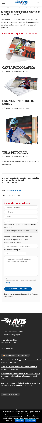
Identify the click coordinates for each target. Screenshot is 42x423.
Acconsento (19, 420)
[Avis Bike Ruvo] (21, 2)
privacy (8, 283)
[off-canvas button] (3, 2)
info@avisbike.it (12, 340)
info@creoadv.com (14, 190)
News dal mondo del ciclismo (16, 355)
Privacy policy (31, 420)
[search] (38, 3)
